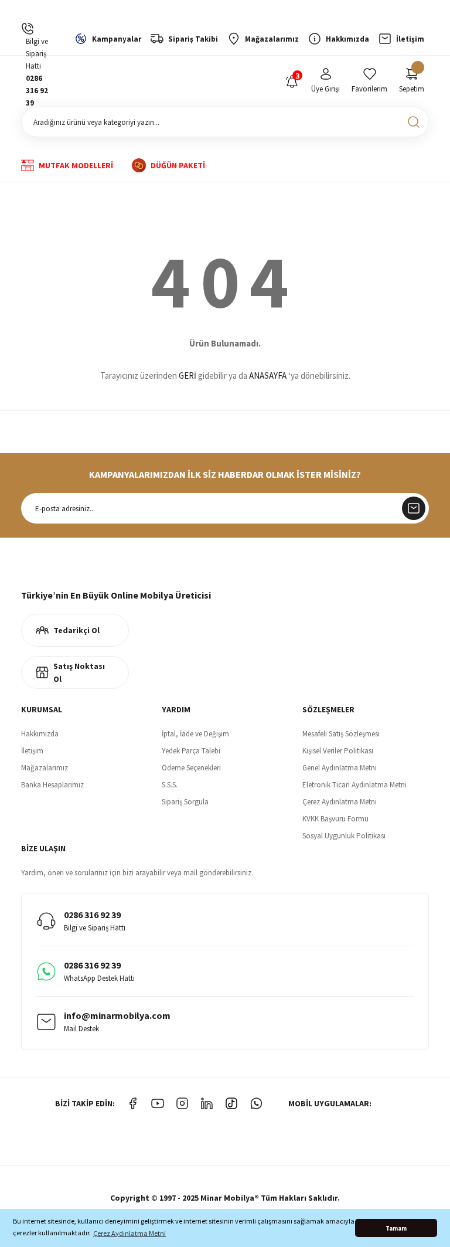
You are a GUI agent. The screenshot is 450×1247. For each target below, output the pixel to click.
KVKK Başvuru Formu (335, 819)
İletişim (32, 751)
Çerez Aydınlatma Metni (339, 802)
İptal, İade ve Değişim (195, 734)
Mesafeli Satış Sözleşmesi (341, 734)
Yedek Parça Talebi (191, 751)
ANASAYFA (268, 375)
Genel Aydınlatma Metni (339, 768)
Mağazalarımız (44, 768)
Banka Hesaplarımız (52, 785)
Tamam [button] (396, 1228)
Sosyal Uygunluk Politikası (344, 836)
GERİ (187, 375)
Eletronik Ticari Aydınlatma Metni (354, 785)
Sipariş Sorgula (185, 802)
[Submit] (413, 508)
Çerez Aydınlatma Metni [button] (129, 1233)
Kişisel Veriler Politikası (337, 751)
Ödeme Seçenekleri (191, 768)
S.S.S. (170, 785)
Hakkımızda (40, 734)
